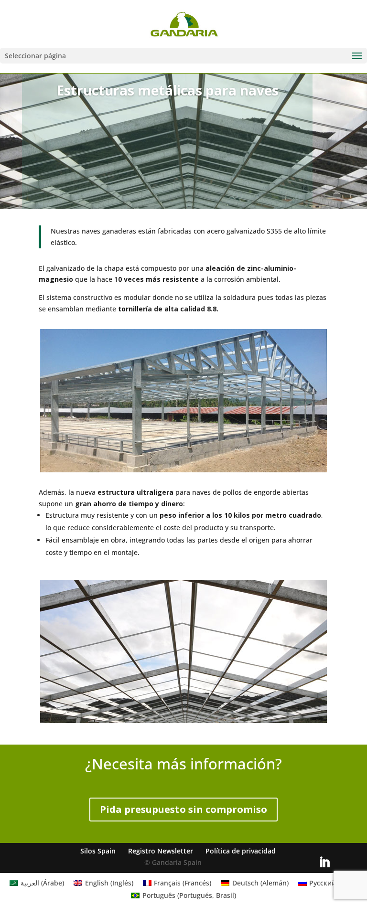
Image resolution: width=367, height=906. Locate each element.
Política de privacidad (240, 850)
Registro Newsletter (160, 850)
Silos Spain (98, 850)
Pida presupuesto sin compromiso (183, 809)
